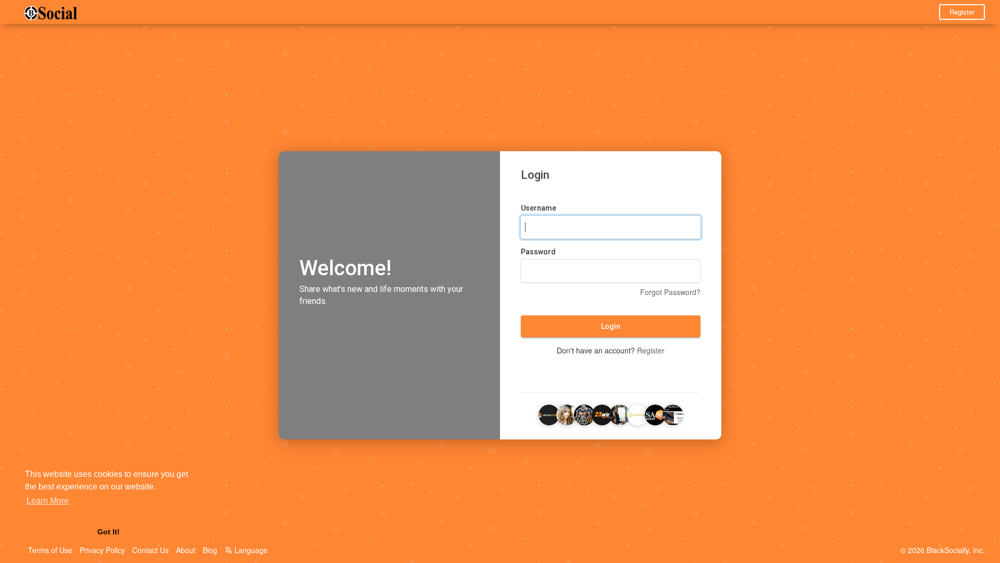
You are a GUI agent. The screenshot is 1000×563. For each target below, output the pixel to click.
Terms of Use (50, 550)
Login (610, 326)
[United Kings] (549, 413)
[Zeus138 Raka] (584, 413)
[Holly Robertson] (619, 413)
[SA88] (655, 413)
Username (538, 208)
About (185, 550)
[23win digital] (602, 413)
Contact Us (150, 550)
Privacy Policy (102, 550)
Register (961, 12)
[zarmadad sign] (672, 413)
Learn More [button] (48, 500)
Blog (210, 550)
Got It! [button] (108, 532)
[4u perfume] (637, 413)
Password (538, 252)
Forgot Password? (670, 292)
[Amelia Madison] (566, 413)
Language (250, 550)
